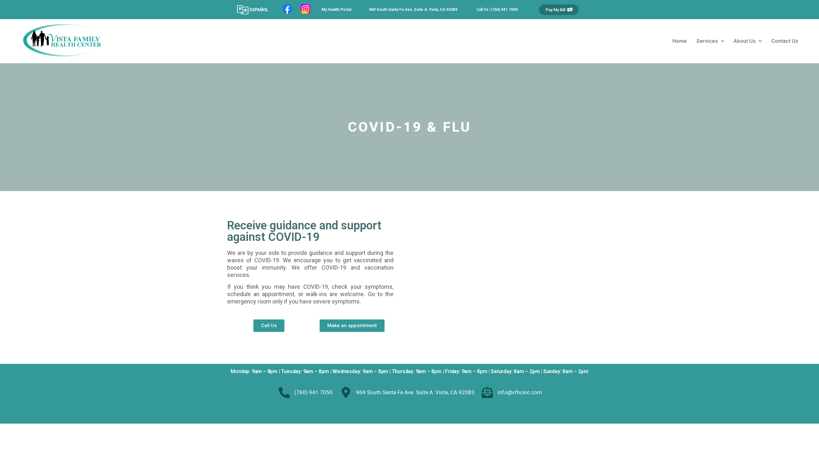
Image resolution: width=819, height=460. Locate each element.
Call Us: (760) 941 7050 (497, 9)
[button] (559, 9)
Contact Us (784, 41)
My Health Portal (336, 9)
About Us (745, 41)
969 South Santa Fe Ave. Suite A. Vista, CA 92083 (413, 9)
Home (679, 41)
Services (707, 41)
